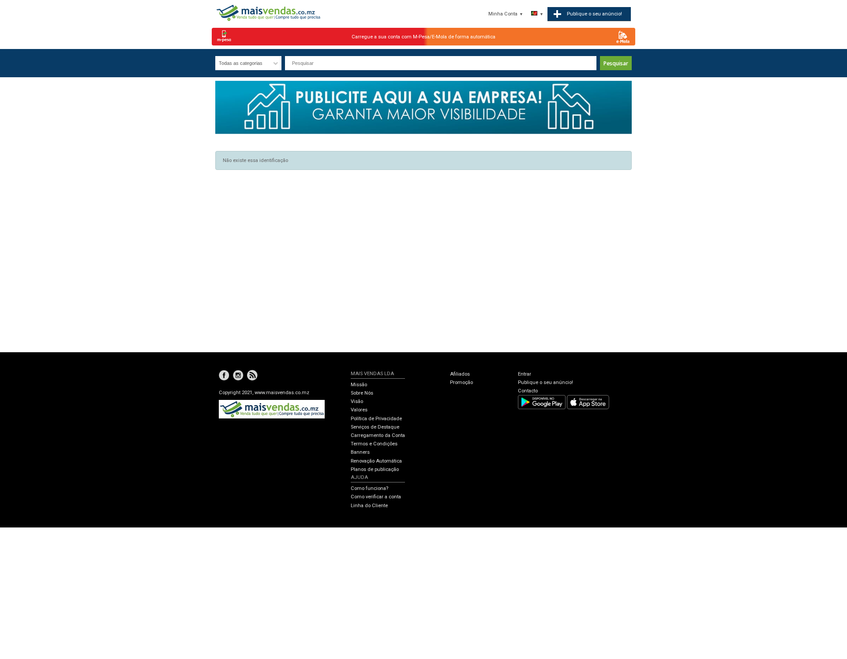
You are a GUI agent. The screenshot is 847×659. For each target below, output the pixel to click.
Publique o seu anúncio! (545, 382)
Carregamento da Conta (378, 435)
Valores (359, 410)
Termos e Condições (374, 444)
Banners (360, 452)
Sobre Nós (362, 393)
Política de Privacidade (376, 419)
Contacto (528, 391)
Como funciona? (369, 488)
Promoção (461, 382)
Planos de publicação (375, 469)
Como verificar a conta (376, 497)
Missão (359, 385)
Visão (357, 401)
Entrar (524, 374)
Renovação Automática (376, 461)
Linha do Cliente (369, 505)
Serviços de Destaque (375, 427)
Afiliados (460, 374)
